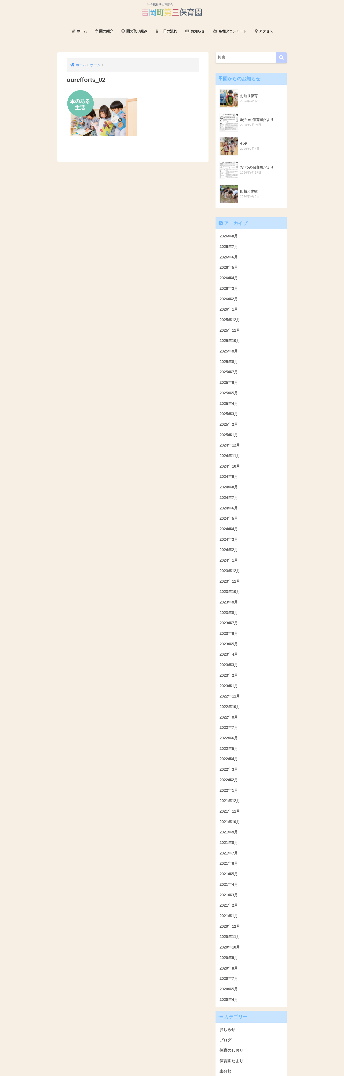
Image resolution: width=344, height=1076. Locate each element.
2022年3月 (229, 769)
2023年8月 (229, 613)
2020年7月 (229, 978)
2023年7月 (229, 623)
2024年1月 (229, 560)
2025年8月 (229, 362)
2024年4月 (229, 529)
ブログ (225, 1040)
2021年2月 (229, 905)
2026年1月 (229, 309)
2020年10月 (230, 947)
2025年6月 (229, 382)
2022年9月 (229, 717)
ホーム (81, 31)
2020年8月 (229, 968)
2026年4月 (229, 278)
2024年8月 (229, 487)
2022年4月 (229, 759)
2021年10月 (230, 822)
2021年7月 (229, 853)
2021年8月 (229, 842)
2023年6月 (229, 633)
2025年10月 (230, 340)
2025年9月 (229, 351)
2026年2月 (229, 299)
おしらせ (227, 1029)
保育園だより (231, 1061)
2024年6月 (229, 508)
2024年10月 (230, 466)
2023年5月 (229, 644)
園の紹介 (105, 31)
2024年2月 (229, 550)
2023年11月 (230, 581)
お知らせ (197, 31)
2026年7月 (229, 246)
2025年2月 (229, 424)
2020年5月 (229, 989)
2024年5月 (229, 518)
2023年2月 (229, 675)
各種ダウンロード (232, 31)
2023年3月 (229, 665)
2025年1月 (229, 435)
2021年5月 (229, 874)
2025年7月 (229, 372)
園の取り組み (136, 31)
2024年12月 (230, 445)
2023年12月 (230, 571)
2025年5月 (229, 393)
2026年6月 (229, 257)
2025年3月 (229, 414)
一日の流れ (168, 31)
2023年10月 (230, 591)
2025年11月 (230, 330)
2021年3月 (229, 895)
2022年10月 (230, 707)
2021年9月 (229, 832)
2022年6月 (229, 738)
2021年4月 (229, 884)
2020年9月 (229, 958)
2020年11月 (230, 936)
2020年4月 (229, 999)
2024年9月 (229, 476)
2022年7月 (229, 727)
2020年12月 (230, 926)
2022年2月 (229, 780)
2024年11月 (230, 456)
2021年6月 (229, 863)
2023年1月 (229, 686)
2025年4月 (229, 403)
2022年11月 (230, 696)
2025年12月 (230, 320)
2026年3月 (229, 288)
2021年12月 (230, 801)
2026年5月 (229, 267)
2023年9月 (229, 602)
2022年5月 (229, 748)
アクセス (265, 31)
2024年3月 (229, 539)
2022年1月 (229, 790)
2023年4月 (229, 654)
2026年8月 (229, 236)
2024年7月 (229, 497)
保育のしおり (231, 1050)
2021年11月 (230, 811)
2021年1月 (229, 916)
